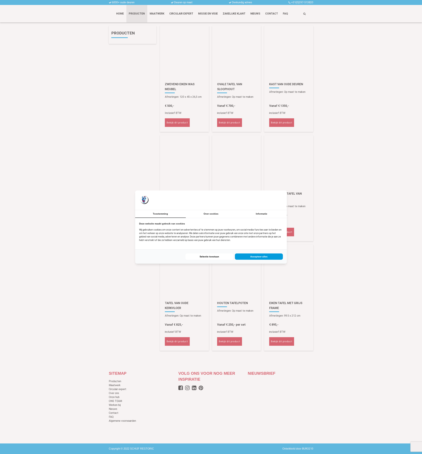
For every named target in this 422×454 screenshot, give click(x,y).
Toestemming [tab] (160, 213)
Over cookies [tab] (211, 213)
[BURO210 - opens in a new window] (270, 200)
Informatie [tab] (261, 213)
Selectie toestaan (209, 256)
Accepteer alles (259, 256)
